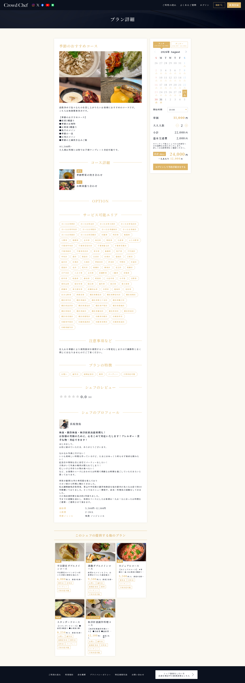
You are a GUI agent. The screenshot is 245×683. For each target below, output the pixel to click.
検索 (219, 5)
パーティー (113, 374)
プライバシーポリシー (100, 674)
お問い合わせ (138, 674)
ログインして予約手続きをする (170, 166)
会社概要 (82, 674)
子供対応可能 (129, 374)
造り (79, 182)
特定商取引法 (121, 674)
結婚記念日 (89, 374)
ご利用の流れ (169, 5)
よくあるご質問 (188, 5)
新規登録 (234, 5)
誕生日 (75, 374)
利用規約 (69, 674)
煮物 (79, 171)
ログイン (204, 5)
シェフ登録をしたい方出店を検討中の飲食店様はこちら (174, 674)
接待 (101, 374)
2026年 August (170, 51)
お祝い (64, 374)
